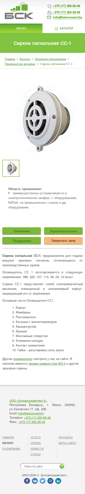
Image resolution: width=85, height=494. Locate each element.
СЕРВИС (35, 443)
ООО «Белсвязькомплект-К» (28, 400)
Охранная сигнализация (50, 59)
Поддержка (22, 240)
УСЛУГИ (35, 437)
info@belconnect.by (31, 413)
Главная (10, 59)
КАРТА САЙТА (67, 443)
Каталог (66, 28)
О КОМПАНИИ (11, 448)
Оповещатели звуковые (20, 64)
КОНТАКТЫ (66, 437)
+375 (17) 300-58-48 (37, 417)
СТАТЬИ (35, 454)
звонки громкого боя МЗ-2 (47, 363)
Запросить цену (63, 240)
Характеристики (63, 230)
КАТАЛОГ (8, 443)
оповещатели (22, 358)
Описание (22, 230)
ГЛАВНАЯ (8, 437)
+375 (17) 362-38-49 (31, 422)
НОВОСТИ (37, 448)
